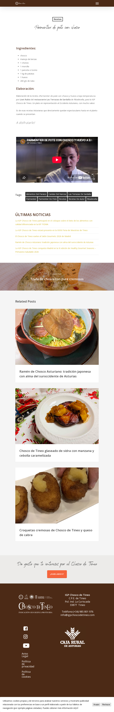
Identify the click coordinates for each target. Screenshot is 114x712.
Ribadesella (92, 199)
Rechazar (106, 705)
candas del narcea (57, 194)
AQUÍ (75, 708)
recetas (62, 199)
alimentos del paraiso (36, 194)
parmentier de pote (48, 199)
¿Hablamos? (57, 574)
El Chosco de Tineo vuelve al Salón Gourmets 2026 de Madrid (43, 236)
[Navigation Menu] (97, 3)
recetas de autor (77, 199)
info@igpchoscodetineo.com (77, 615)
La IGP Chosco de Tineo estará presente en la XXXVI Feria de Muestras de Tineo (51, 230)
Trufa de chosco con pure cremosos (57, 277)
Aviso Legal (25, 655)
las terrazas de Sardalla (79, 194)
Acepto (96, 705)
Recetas (57, 19)
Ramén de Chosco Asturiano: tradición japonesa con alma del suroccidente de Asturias (54, 242)
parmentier (31, 199)
